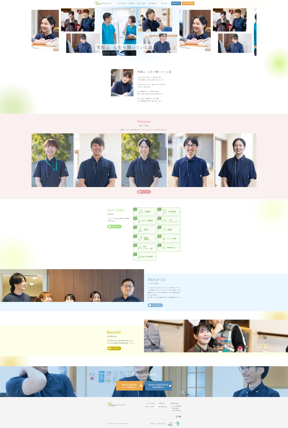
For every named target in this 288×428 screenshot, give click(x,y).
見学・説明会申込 (176, 410)
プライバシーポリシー (161, 423)
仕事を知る (162, 403)
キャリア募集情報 (176, 406)
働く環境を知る (153, 3)
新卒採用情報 (175, 408)
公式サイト (153, 423)
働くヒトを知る (150, 406)
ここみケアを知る (150, 403)
